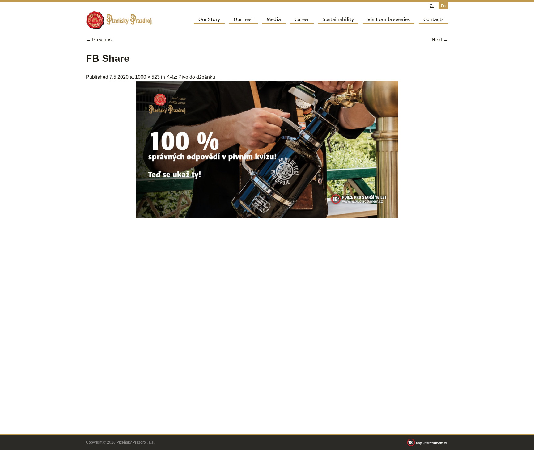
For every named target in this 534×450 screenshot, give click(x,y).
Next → (440, 39)
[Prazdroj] (119, 20)
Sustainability (338, 18)
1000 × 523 (147, 77)
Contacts (433, 18)
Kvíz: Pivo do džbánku (190, 77)
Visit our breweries (388, 18)
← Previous (99, 39)
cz (432, 5)
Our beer (243, 18)
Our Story (209, 18)
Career (302, 18)
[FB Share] (267, 216)
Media (274, 18)
